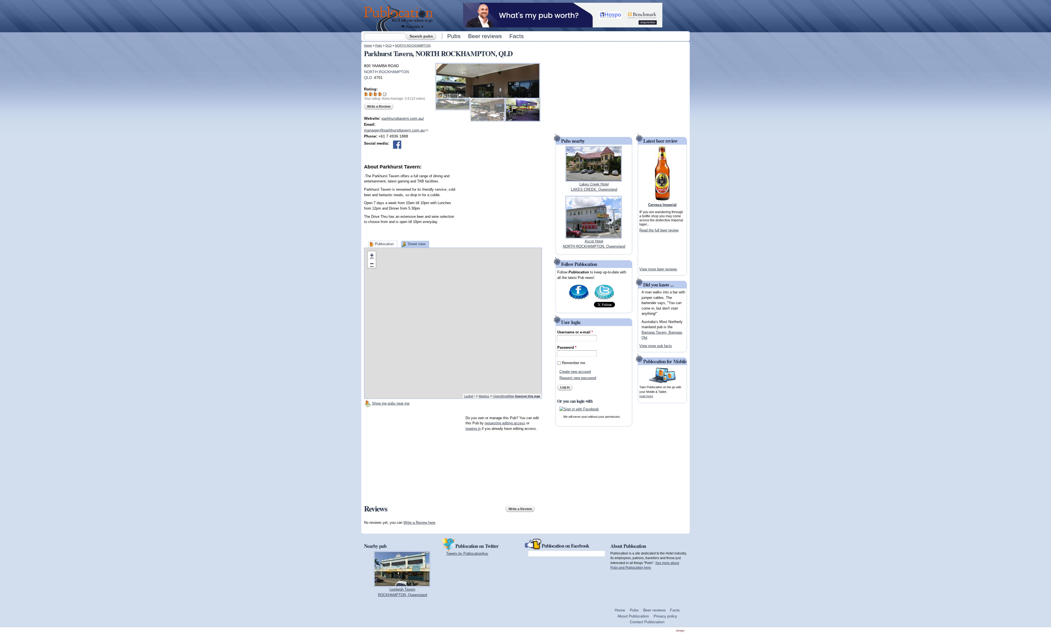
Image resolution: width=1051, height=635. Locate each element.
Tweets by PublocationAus (467, 553)
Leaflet (468, 396)
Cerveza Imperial (662, 205)
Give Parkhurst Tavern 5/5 (385, 94)
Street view (416, 244)
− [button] (372, 263)
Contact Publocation (647, 622)
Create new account (575, 372)
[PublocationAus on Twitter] (604, 299)
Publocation (384, 244)
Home (368, 45)
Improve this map (527, 396)
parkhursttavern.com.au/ (403, 118)
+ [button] (372, 255)
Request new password (577, 378)
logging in (473, 429)
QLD (388, 45)
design (680, 630)
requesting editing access (505, 423)
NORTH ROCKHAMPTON (413, 45)
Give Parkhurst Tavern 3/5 (375, 94)
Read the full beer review (658, 230)
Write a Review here (419, 522)
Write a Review (378, 106)
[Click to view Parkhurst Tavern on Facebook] (397, 145)
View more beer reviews (658, 269)
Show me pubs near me (390, 403)
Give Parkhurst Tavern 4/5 (380, 94)
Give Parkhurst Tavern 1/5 (366, 94)
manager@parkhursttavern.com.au (396, 130)
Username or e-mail (575, 332)
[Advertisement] (501, 205)
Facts (516, 36)
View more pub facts (655, 346)
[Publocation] (399, 18)
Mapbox (484, 396)
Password (566, 347)
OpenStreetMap (503, 396)
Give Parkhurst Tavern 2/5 (371, 94)
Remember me (573, 363)
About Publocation (633, 616)
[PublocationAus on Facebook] (578, 299)
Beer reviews (485, 36)
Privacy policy (665, 616)
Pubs (454, 36)
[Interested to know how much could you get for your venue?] (562, 25)
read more (646, 396)
